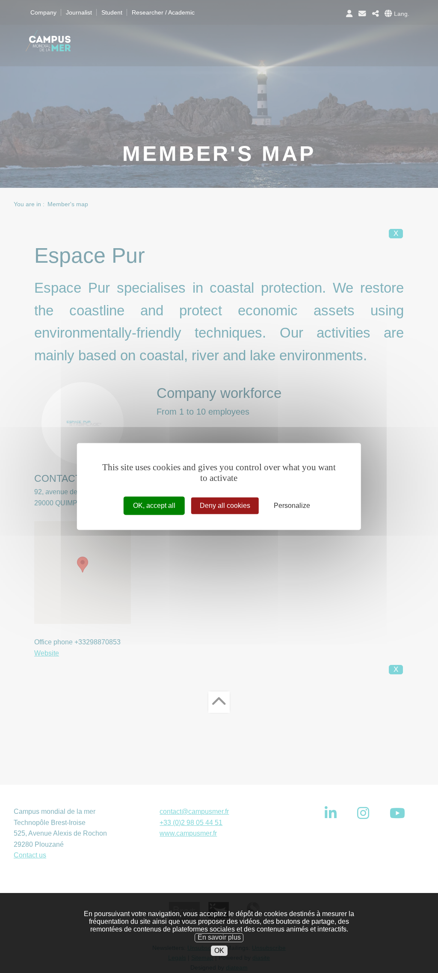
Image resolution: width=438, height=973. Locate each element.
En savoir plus (219, 937)
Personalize (292, 505)
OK (219, 950)
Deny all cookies (225, 505)
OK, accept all (154, 505)
